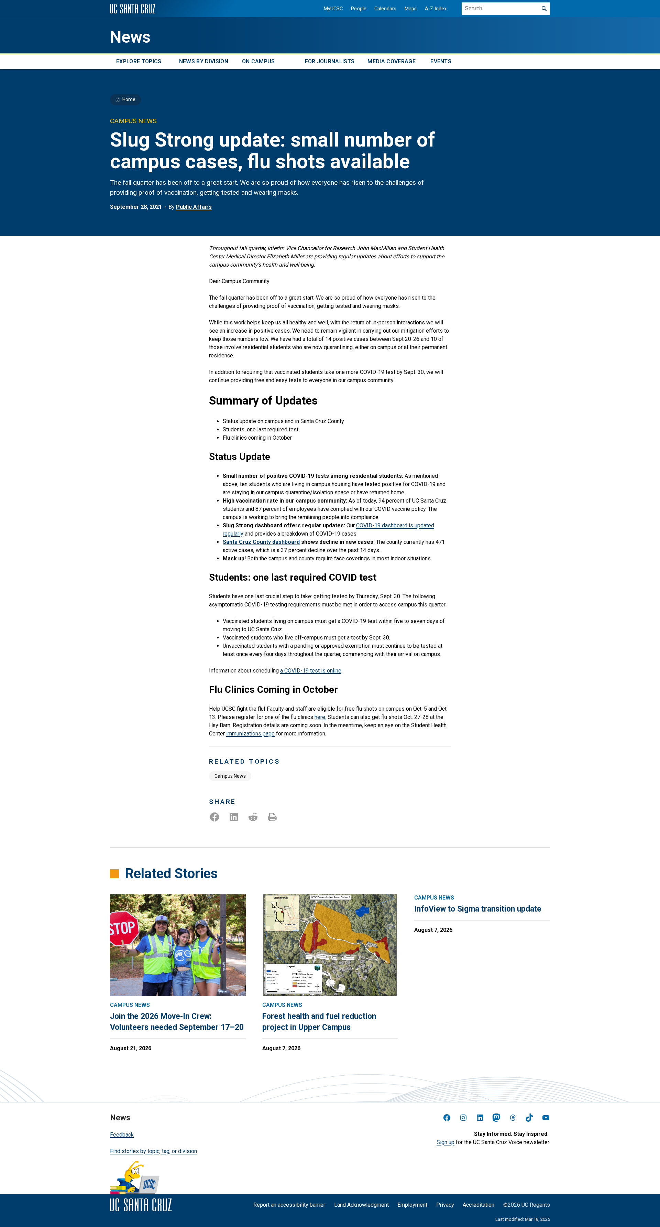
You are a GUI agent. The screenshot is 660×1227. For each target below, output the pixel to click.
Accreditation (478, 1205)
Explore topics (138, 61)
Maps (411, 9)
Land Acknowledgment (361, 1205)
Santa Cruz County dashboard (261, 542)
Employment (412, 1205)
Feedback (122, 1134)
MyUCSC (333, 9)
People (358, 9)
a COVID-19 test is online (310, 670)
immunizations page (250, 733)
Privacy (445, 1205)
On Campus (258, 61)
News (130, 37)
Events (440, 61)
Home (128, 99)
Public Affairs (194, 207)
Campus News (230, 776)
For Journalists (330, 61)
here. (320, 717)
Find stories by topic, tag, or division (153, 1151)
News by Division (203, 61)
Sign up (445, 1142)
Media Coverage (391, 61)
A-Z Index (436, 9)
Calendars (385, 9)
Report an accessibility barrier (289, 1205)
